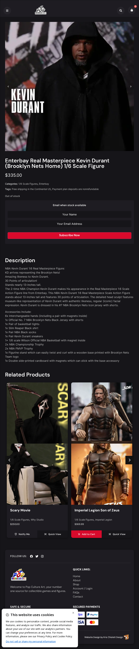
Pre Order (100, 520)
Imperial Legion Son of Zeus (32, 510)
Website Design (92, 637)
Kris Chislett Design (113, 637)
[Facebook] (31, 556)
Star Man (113, 520)
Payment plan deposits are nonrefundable (75, 189)
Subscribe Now (69, 235)
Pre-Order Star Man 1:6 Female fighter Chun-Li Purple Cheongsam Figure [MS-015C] (100, 514)
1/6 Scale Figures (28, 183)
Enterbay (44, 183)
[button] (8, 86)
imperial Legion (39, 520)
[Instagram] (42, 556)
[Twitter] (36, 556)
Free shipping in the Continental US (31, 189)
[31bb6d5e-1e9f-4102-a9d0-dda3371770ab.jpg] (69, 86)
